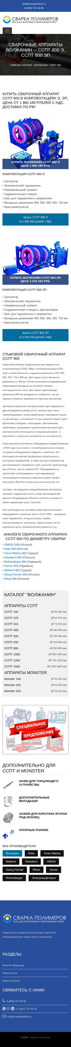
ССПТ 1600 (12, 666)
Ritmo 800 (10, 578)
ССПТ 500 (11, 636)
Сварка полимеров (39, 1037)
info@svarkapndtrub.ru (34, 3)
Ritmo (36, 869)
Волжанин (41, 65)
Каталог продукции (13, 965)
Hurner (53, 869)
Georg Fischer (15, 869)
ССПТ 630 (11, 642)
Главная (15, 65)
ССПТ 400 (11, 630)
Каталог (27, 65)
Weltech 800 (12, 570)
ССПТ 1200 (12, 660)
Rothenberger (14, 878)
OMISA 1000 (12, 544)
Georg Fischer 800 (15, 574)
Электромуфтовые (44, 878)
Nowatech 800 (13, 557)
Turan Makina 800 (15, 553)
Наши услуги (9, 973)
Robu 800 (10, 548)
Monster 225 (12, 685)
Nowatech (31, 861)
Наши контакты (11, 980)
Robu (31, 853)
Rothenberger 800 (15, 561)
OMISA (51, 861)
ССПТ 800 (55, 65)
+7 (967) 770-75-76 (25, 1008)
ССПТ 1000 (12, 654)
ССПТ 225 (11, 618)
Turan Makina (52, 853)
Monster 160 (12, 679)
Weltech (11, 861)
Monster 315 (12, 691)
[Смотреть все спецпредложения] (35, 729)
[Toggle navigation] (7, 30)
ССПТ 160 (11, 611)
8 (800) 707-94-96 (15, 1001)
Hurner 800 (11, 566)
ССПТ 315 (11, 624)
